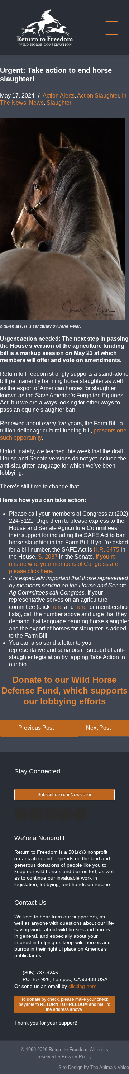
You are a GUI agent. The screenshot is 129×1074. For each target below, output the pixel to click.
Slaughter (59, 103)
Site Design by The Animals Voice (93, 1067)
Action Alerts (59, 96)
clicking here (82, 986)
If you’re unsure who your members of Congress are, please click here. (64, 564)
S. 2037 (48, 557)
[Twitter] (36, 814)
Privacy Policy (77, 1056)
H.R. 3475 (106, 550)
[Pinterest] (65, 814)
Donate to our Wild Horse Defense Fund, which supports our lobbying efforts (64, 690)
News (36, 103)
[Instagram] (51, 814)
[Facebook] (21, 814)
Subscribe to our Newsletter (64, 794)
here (57, 607)
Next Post (99, 728)
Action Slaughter (98, 96)
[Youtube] (80, 814)
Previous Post (35, 728)
